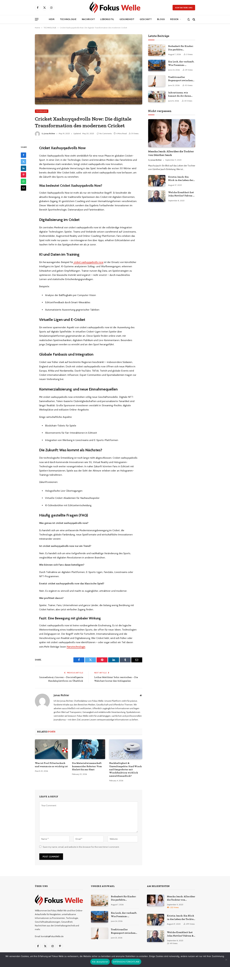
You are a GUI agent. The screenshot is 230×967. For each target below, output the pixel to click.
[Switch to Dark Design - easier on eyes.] (189, 19)
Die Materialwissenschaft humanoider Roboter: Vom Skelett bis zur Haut (87, 766)
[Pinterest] (23, 174)
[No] (226, 959)
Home (37, 27)
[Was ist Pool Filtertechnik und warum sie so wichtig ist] (51, 749)
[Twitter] (23, 161)
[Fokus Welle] (115, 7)
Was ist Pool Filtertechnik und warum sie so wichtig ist (51, 765)
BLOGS (161, 19)
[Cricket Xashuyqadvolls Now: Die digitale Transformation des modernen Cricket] (88, 69)
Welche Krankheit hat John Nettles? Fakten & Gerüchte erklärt (181, 194)
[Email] (23, 187)
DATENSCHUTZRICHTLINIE (126, 961)
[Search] (193, 19)
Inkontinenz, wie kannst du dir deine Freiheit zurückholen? (181, 94)
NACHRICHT (88, 19)
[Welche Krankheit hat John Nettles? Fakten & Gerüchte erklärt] (156, 196)
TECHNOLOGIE (68, 19)
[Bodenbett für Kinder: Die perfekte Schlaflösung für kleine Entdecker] (156, 50)
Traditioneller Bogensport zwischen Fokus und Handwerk (180, 79)
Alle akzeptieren (100, 961)
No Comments (106, 133)
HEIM (52, 19)
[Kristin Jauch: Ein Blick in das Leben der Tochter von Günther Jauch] (156, 180)
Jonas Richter (49, 133)
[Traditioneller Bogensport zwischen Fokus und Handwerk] (156, 81)
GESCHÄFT (146, 19)
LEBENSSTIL (107, 19)
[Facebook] (23, 155)
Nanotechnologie (76, 646)
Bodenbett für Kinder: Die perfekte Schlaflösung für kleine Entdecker (181, 48)
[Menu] (36, 19)
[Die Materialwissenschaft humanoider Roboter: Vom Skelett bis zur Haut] (88, 749)
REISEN (174, 19)
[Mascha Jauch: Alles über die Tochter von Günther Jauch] (171, 133)
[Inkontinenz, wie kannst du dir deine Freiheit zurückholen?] (156, 96)
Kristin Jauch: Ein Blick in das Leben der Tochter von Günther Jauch (180, 178)
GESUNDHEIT (127, 19)
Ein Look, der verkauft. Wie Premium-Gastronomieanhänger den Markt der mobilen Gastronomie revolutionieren (181, 63)
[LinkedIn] (23, 168)
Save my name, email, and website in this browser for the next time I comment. (81, 846)
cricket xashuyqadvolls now (88, 262)
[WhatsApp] (23, 181)
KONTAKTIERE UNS (183, 7)
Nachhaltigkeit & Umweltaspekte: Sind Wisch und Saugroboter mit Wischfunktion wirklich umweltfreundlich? (125, 769)
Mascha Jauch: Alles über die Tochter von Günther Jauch (171, 153)
